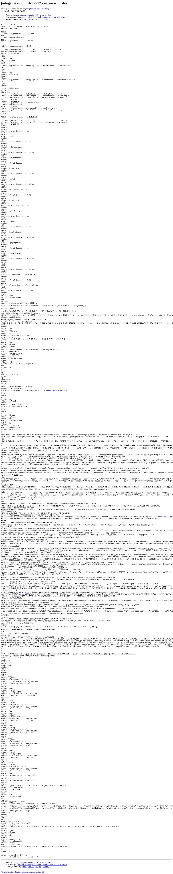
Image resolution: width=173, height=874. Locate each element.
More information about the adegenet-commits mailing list (22, 872)
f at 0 (16, 515)
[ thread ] (31, 19)
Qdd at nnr (34, 543)
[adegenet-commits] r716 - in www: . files (35, 15)
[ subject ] (38, 19)
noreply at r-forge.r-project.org (37, 9)
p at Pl (55, 472)
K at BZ (23, 592)
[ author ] (46, 19)
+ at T (4, 448)
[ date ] (24, 19)
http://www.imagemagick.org (53, 390)
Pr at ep (168, 516)
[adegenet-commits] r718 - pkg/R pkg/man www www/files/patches (42, 17)
